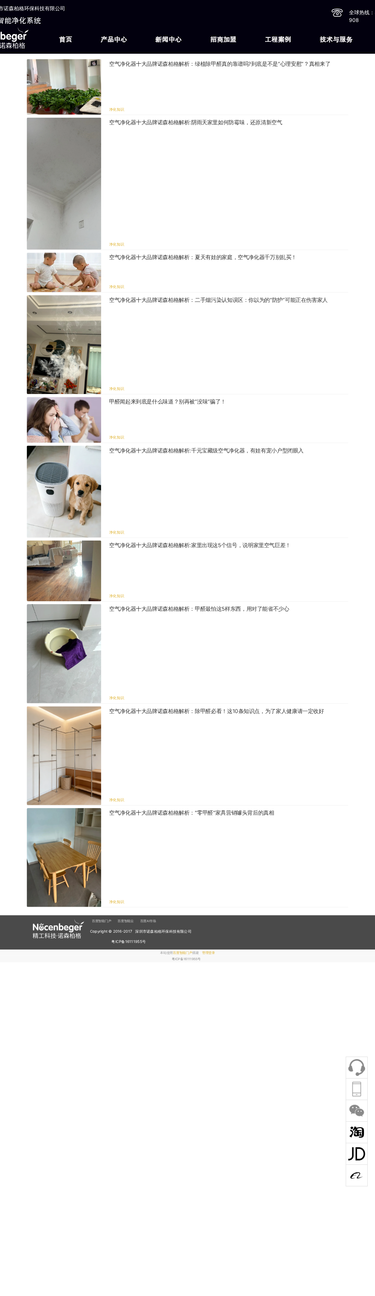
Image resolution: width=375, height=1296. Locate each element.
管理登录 (208, 953)
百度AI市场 (148, 921)
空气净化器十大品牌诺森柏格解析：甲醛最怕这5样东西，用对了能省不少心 (199, 609)
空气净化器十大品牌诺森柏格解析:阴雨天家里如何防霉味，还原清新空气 (195, 122)
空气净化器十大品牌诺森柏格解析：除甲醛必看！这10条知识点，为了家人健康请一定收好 (216, 711)
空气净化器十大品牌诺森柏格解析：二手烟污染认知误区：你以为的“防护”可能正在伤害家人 (218, 300)
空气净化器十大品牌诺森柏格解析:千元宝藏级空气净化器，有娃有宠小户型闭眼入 (206, 450)
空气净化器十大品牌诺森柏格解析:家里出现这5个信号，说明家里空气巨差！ (200, 545)
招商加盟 (223, 39)
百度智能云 (126, 921)
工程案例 (278, 39)
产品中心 (114, 39)
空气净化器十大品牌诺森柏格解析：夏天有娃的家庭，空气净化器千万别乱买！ (203, 257)
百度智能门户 (101, 921)
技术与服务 (336, 39)
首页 (65, 39)
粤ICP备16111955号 (186, 959)
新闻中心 (168, 39)
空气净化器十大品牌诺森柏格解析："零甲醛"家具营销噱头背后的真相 (191, 813)
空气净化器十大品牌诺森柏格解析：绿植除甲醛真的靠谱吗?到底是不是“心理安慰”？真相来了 (219, 64)
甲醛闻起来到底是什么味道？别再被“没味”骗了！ (167, 401)
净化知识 (116, 109)
